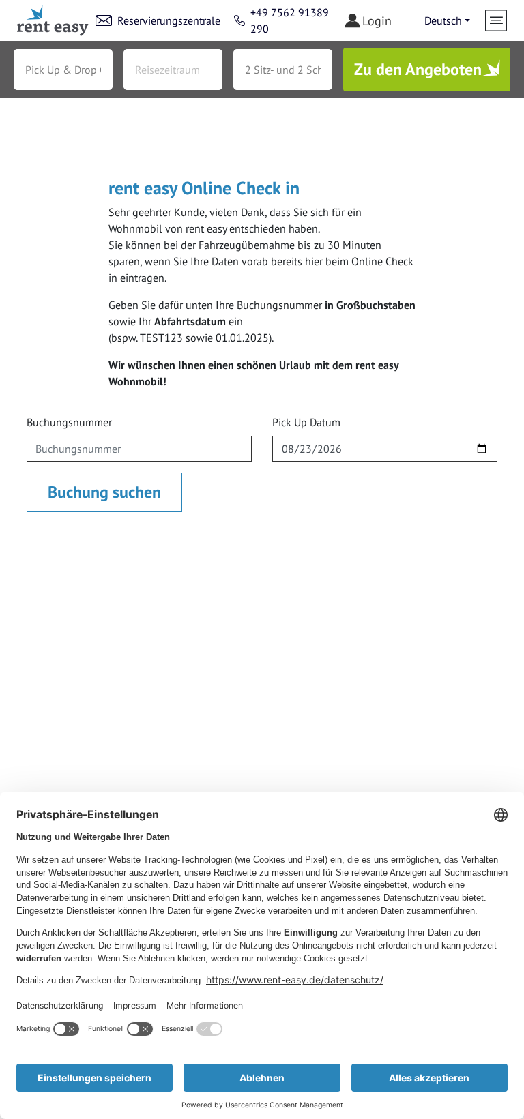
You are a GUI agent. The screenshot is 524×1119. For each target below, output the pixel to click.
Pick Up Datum (306, 422)
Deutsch (443, 20)
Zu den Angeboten (418, 69)
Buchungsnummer (69, 422)
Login (377, 21)
